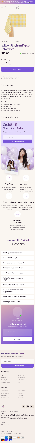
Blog (19, 382)
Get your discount (17, 365)
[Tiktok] (32, 406)
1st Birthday (21, 398)
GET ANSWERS (17, 339)
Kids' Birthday (21, 390)
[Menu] (2, 7)
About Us (3, 377)
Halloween (4, 395)
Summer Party (5, 398)
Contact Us (21, 375)
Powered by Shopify (17, 433)
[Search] (5, 7)
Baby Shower (4, 390)
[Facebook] (23, 406)
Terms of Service (5, 382)
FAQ (2, 375)
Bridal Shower (5, 393)
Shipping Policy (5, 380)
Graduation (21, 393)
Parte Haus (9, 433)
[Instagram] (27, 406)
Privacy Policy (21, 377)
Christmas (20, 395)
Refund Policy (21, 380)
